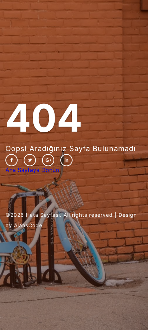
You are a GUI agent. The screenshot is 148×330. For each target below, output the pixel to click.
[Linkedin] (66, 160)
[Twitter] (30, 160)
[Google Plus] (48, 160)
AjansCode (28, 225)
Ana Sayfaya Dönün (32, 169)
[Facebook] (11, 160)
